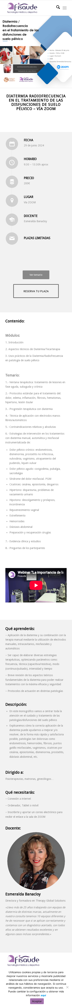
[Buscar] (56, 8)
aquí (43, 995)
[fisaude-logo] (29, 8)
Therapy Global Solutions (50, 900)
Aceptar (37, 1001)
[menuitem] (56, 8)
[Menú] (65, 8)
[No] (67, 987)
